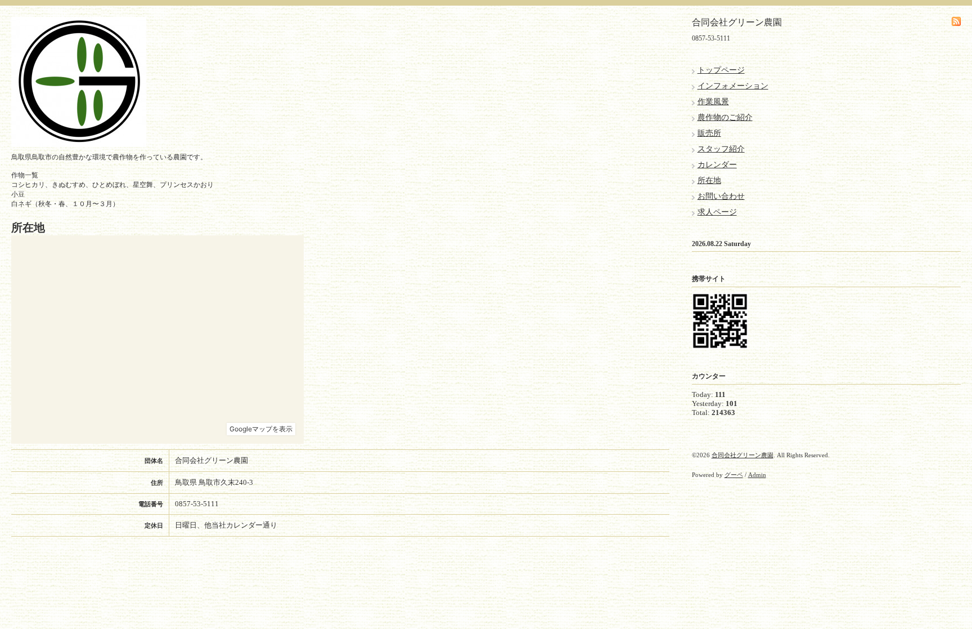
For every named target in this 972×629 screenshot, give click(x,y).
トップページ (721, 70)
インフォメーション (733, 86)
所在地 (709, 180)
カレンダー (717, 164)
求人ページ (717, 212)
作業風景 (713, 101)
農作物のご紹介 (725, 117)
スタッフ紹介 (721, 149)
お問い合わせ (721, 196)
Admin (757, 474)
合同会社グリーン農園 (742, 455)
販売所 (709, 133)
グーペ (733, 474)
